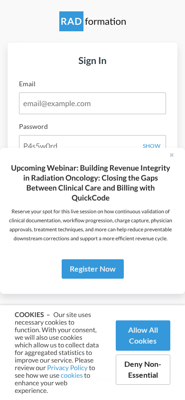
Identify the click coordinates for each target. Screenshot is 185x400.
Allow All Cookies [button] (143, 335)
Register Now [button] (93, 268)
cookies (72, 375)
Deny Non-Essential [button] (142, 369)
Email (27, 84)
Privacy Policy (67, 368)
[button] (171, 155)
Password (33, 126)
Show (151, 145)
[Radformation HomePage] (92, 27)
